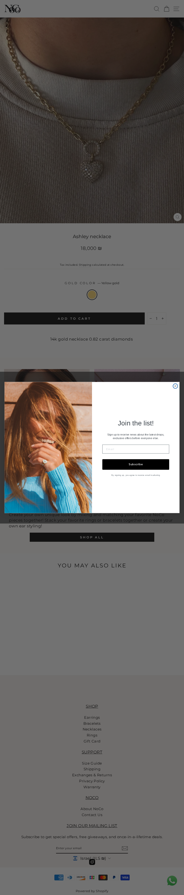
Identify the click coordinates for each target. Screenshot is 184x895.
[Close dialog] (175, 386)
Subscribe (136, 464)
